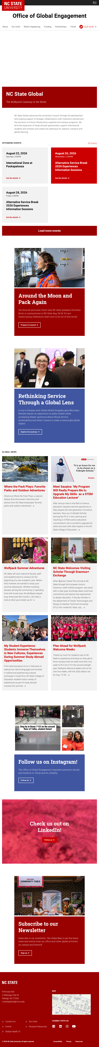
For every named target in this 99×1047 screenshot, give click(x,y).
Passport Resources (38, 1026)
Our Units (16, 26)
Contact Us (10, 1021)
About (5, 26)
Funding (47, 26)
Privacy (68, 1041)
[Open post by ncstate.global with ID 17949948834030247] (37, 728)
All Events (92, 143)
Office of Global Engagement (49, 15)
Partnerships (61, 26)
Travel (73, 26)
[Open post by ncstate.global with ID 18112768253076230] (73, 740)
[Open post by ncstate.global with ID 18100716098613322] (73, 716)
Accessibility (57, 1041)
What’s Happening (32, 26)
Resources (79, 1041)
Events (8, 1026)
